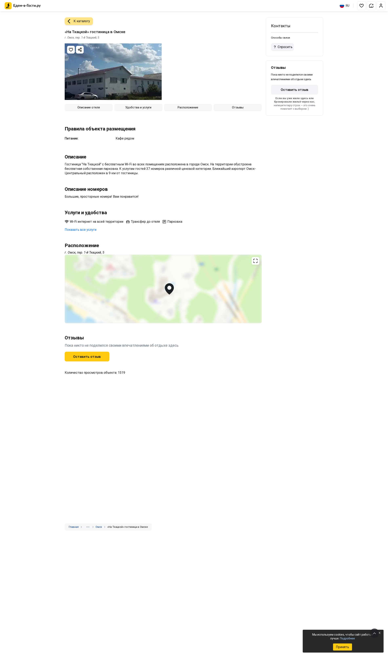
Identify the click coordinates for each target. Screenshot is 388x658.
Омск (99, 526)
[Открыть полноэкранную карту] (163, 289)
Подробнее (347, 638)
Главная (74, 526)
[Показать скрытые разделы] (87, 527)
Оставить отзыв (87, 357)
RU (347, 5)
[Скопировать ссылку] (80, 50)
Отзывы (238, 107)
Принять (342, 647)
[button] (361, 6)
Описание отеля (88, 107)
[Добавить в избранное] (71, 50)
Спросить (285, 47)
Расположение (188, 107)
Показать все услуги (80, 230)
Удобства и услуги (138, 107)
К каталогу (82, 21)
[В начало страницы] (374, 633)
